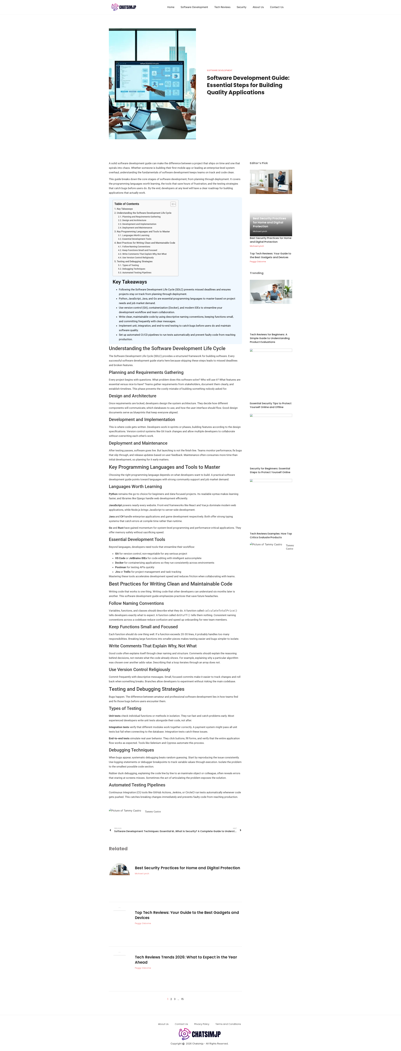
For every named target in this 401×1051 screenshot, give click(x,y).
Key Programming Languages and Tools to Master (143, 231)
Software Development (194, 7)
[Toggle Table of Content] (171, 204)
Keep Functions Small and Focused (139, 250)
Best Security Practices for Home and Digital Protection (187, 867)
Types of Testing (130, 265)
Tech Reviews (222, 7)
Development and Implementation (139, 224)
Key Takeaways (125, 208)
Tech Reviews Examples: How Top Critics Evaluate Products (271, 535)
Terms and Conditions (228, 1024)
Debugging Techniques (133, 269)
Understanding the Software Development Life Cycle (144, 213)
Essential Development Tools (136, 239)
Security (241, 7)
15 (182, 999)
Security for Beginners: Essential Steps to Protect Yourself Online (270, 470)
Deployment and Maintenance (137, 227)
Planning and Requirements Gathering (141, 216)
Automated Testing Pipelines (136, 272)
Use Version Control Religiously (138, 257)
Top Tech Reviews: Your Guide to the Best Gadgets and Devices (270, 255)
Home (170, 7)
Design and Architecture (134, 220)
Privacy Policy (201, 1024)
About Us (258, 7)
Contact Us (277, 7)
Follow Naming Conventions (136, 246)
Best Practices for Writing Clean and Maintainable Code (146, 242)
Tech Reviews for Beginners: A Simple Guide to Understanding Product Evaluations (270, 338)
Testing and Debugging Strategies (135, 261)
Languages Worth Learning (135, 235)
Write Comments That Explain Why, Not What (144, 254)
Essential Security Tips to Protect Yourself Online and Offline (271, 405)
